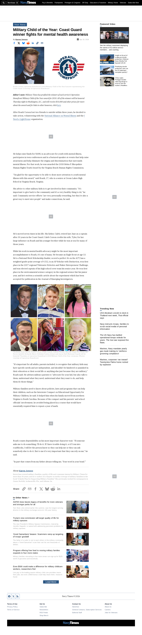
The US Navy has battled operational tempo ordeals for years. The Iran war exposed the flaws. (114, 339)
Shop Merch (44, 615)
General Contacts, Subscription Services (87, 610)
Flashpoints (59, 2)
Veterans (123, 2)
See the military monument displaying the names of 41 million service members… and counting (114, 47)
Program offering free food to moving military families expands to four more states (36, 551)
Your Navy (20, 25)
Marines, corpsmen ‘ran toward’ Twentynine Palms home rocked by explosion (114, 362)
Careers (108, 610)
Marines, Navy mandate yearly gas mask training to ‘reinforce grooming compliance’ (113, 351)
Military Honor (113, 2)
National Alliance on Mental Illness (60, 115)
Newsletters (44, 610)
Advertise (75, 607)
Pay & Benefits (47, 2)
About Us (108, 607)
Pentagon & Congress (72, 2)
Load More (51, 582)
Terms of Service (13, 610)
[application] (114, 35)
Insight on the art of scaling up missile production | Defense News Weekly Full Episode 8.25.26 (121, 59)
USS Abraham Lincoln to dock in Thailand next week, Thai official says (114, 315)
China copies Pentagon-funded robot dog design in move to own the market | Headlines (121, 81)
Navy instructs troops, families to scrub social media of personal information (114, 326)
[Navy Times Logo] (28, 2)
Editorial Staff (77, 613)
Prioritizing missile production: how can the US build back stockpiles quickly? (121, 69)
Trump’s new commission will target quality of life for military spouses (36, 519)
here (59, 105)
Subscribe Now (133, 2)
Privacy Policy (12, 607)
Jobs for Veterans (111, 613)
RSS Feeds (44, 613)
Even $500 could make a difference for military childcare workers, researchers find (37, 567)
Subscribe (43, 607)
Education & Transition (98, 2)
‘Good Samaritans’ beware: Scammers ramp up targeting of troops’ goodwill (38, 535)
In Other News (20, 498)
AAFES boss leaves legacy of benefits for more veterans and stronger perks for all (38, 503)
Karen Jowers (21, 39)
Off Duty (85, 2)
